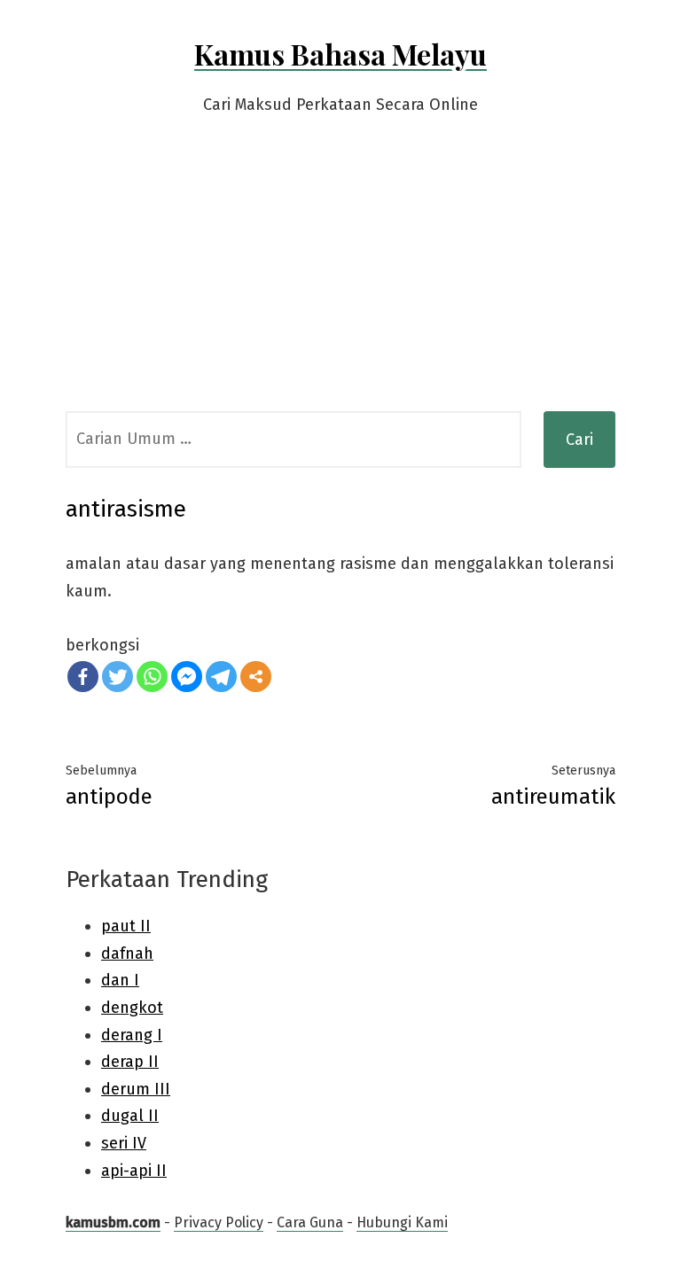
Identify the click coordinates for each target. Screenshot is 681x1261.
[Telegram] (221, 676)
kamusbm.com (113, 1222)
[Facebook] (82, 676)
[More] (255, 676)
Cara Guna (310, 1222)
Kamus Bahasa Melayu (340, 54)
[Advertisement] (340, 278)
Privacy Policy (218, 1222)
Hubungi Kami (402, 1222)
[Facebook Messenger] (186, 676)
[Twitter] (117, 676)
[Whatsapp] (152, 676)
